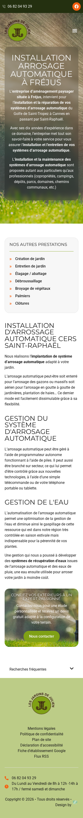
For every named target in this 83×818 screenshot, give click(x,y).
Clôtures (22, 303)
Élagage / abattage (31, 273)
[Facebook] (76, 6)
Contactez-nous (29, 605)
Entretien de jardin (30, 266)
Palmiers (22, 296)
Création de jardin (30, 259)
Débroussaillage (28, 281)
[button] (74, 31)
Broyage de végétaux (32, 288)
